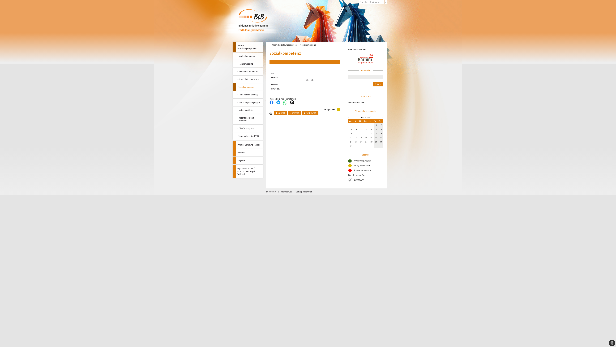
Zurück (281, 113)
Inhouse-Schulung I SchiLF (248, 145)
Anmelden (311, 113)
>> (382, 117)
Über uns (241, 152)
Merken (295, 113)
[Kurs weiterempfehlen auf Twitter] (278, 102)
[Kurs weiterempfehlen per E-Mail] (292, 102)
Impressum (271, 192)
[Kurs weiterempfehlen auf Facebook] (272, 102)
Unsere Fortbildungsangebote (247, 47)
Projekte (241, 160)
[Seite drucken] (271, 113)
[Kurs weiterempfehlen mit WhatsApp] (285, 102)
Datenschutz (286, 192)
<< (348, 117)
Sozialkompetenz (308, 45)
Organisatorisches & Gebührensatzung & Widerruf (246, 171)
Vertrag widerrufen (304, 192)
